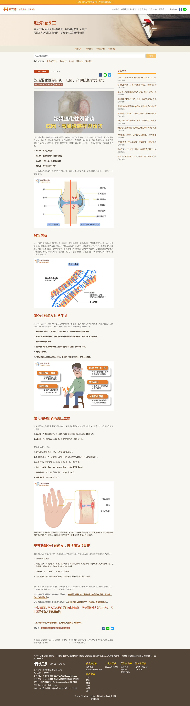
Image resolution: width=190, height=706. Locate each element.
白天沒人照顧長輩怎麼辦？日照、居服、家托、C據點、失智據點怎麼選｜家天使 (137, 92)
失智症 (71, 61)
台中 (88, 685)
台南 (88, 688)
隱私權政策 (95, 699)
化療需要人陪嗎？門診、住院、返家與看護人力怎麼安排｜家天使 (137, 99)
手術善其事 (58, 84)
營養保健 (79, 61)
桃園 (88, 683)
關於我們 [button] (163, 9)
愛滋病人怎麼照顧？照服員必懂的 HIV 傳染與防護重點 (137, 128)
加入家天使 (142, 9)
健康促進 (49, 84)
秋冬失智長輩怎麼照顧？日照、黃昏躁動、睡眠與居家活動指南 (137, 121)
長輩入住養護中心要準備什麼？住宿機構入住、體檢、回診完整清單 (137, 78)
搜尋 (151, 56)
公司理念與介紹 (141, 667)
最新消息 (111, 49)
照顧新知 (89, 49)
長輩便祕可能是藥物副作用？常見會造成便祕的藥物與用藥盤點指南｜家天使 (137, 106)
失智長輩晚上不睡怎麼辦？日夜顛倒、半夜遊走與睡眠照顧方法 (137, 142)
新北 (88, 680)
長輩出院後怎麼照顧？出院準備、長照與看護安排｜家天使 (50, 641)
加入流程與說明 (111, 667)
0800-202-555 (71, 676)
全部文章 (78, 49)
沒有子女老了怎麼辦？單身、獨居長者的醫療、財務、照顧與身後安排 (137, 149)
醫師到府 (173, 9)
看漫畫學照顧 (52, 61)
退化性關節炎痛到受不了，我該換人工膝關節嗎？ (87, 602)
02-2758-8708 (71, 679)
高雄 (88, 691)
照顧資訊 (63, 61)
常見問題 (138, 669)
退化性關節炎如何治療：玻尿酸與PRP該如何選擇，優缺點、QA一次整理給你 (91, 641)
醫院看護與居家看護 (128, 9)
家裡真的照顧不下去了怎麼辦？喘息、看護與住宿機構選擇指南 (137, 85)
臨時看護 (115, 9)
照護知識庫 (153, 9)
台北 (88, 677)
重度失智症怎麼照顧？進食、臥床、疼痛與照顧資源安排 (137, 113)
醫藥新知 (88, 61)
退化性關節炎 (39, 84)
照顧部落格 (100, 49)
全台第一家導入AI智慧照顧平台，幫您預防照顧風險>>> (95, 2)
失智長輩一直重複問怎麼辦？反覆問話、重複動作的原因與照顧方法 (137, 135)
